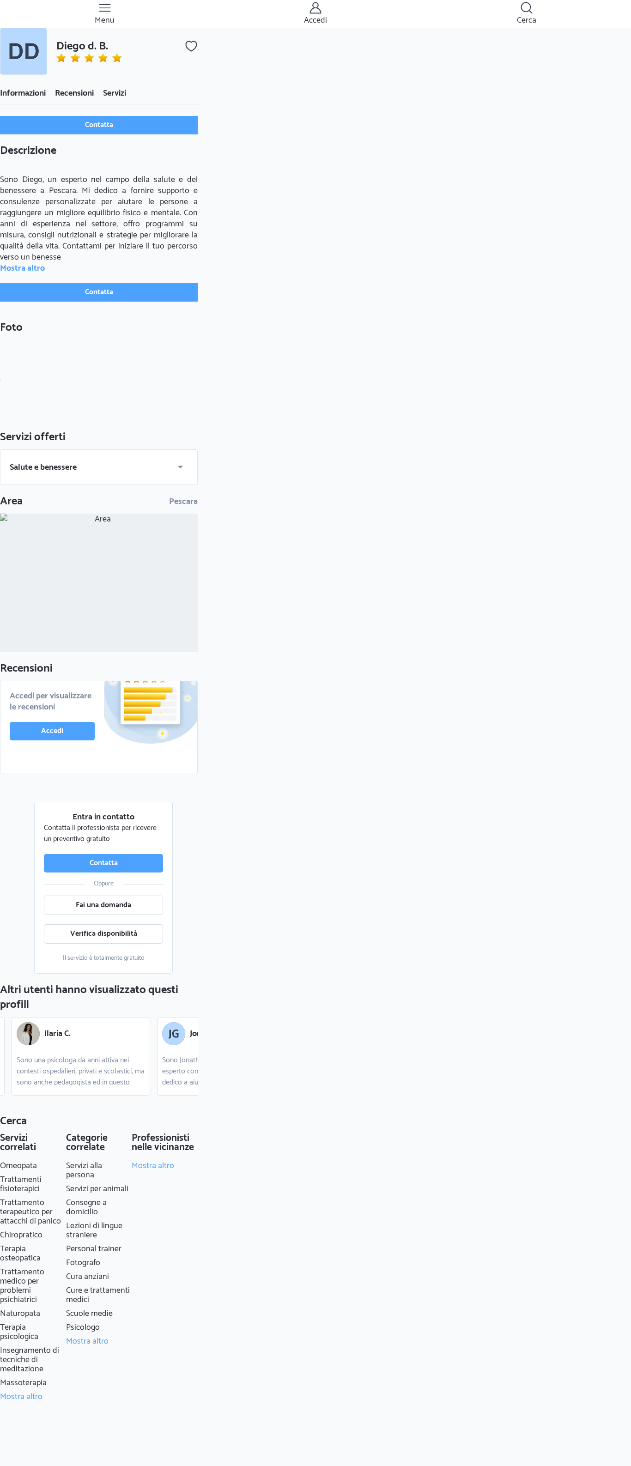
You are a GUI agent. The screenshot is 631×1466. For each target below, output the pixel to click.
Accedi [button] (52, 731)
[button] (23, 51)
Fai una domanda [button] (103, 905)
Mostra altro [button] (22, 268)
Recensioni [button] (74, 93)
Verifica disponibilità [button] (103, 933)
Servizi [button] (114, 93)
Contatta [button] (99, 125)
